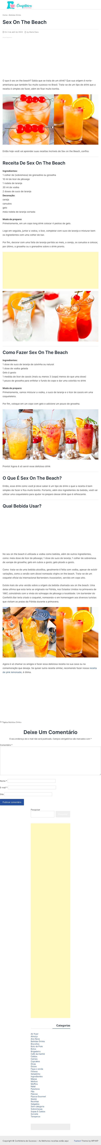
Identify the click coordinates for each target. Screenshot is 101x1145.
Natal (33, 1086)
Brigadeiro (36, 1051)
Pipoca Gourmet (38, 1096)
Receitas (35, 1101)
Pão (32, 1091)
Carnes (34, 1059)
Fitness (34, 1071)
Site (2, 794)
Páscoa (34, 1094)
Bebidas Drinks (15, 15)
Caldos (34, 1056)
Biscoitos (35, 1044)
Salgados (35, 1104)
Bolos (33, 1049)
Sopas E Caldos (38, 1111)
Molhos (34, 1081)
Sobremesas (36, 1109)
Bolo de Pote (37, 1046)
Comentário (6, 745)
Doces (34, 1066)
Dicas (33, 1064)
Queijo (34, 1099)
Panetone (35, 1089)
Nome (3, 781)
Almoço (34, 1036)
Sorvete (34, 1114)
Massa (34, 1079)
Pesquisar (35, 809)
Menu (96, 4)
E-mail (3, 787)
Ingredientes (37, 1076)
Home (5, 15)
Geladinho (35, 1074)
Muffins (34, 1084)
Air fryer (34, 1034)
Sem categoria (37, 1106)
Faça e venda (37, 1069)
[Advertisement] (25, 57)
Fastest (77, 1141)
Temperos (35, 1116)
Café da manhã (38, 1054)
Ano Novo (35, 1039)
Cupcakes (35, 1061)
